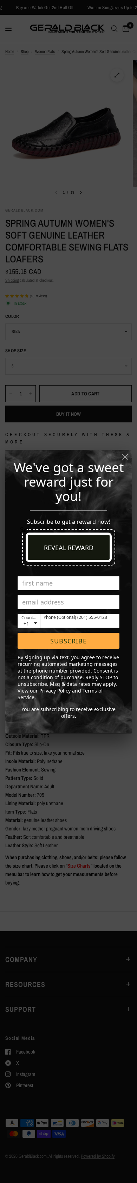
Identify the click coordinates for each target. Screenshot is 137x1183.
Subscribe (68, 641)
